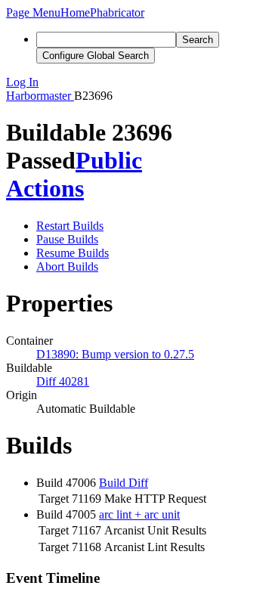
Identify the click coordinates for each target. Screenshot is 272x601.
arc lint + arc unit (139, 514)
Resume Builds (72, 252)
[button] (33, 12)
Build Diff (123, 482)
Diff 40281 (62, 381)
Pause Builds (67, 239)
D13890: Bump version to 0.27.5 (115, 354)
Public (109, 160)
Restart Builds (70, 225)
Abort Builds (67, 266)
